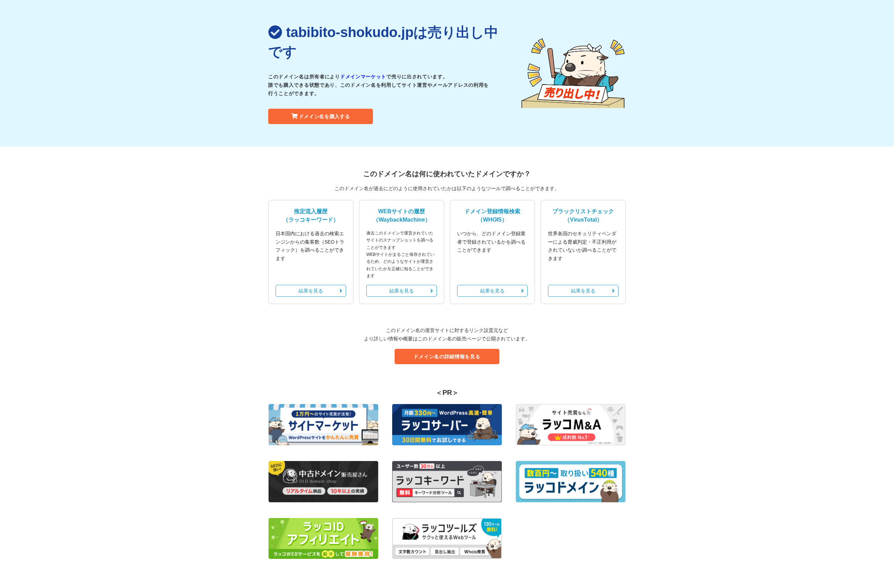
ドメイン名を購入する (324, 116)
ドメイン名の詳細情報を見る (446, 356)
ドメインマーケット (363, 76)
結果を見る (311, 291)
